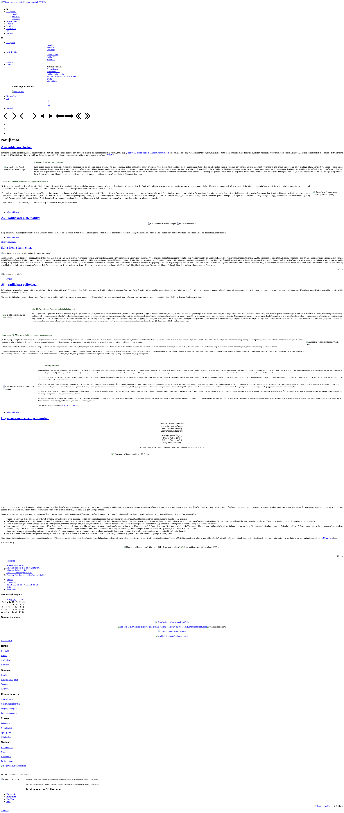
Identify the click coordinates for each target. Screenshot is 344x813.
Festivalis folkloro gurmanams (19, 572)
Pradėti (10, 579)
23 (21, 584)
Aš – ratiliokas (12, 212)
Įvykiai (9, 279)
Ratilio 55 (5, 651)
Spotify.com (6, 732)
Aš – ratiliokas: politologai (19, 284)
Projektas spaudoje (9, 713)
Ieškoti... (4, 774)
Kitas (9, 587)
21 (14, 584)
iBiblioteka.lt (6, 737)
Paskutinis (11, 589)
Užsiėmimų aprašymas (10, 704)
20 (11, 584)
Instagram (11, 797)
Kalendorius (6, 756)
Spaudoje (5, 684)
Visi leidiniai (6, 640)
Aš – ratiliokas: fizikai (16, 147)
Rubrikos (5, 675)
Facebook (10, 794)
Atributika (5, 660)
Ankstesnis (11, 582)
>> (22, 600)
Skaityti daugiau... (8, 242)
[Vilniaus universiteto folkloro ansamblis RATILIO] (23, 2)
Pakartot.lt (5, 723)
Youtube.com (6, 728)
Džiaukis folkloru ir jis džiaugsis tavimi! (23, 568)
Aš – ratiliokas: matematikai (20, 218)
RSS (8, 801)
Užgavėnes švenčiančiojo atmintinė (25, 418)
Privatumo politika (323, 806)
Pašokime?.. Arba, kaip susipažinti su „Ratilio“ (26, 575)
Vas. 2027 (13, 600)
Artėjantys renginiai (9, 679)
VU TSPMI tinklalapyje (69, 405)
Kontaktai (5, 665)
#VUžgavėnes (326, 538)
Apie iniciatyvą (7, 699)
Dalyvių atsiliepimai (9, 708)
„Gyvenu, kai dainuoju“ (16, 570)
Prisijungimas (6, 761)
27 (34, 584)
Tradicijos (10, 561)
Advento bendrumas (15, 565)
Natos (3, 752)
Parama (4, 655)
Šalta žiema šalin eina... (17, 247)
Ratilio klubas (7, 747)
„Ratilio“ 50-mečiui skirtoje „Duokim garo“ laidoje (147, 153)
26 (31, 584)
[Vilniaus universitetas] (13, 766)
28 (37, 584)
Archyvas (5, 689)
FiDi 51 (110, 155)
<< (4, 600)
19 (8, 584)
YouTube (10, 799)
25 (27, 584)
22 (18, 584)
